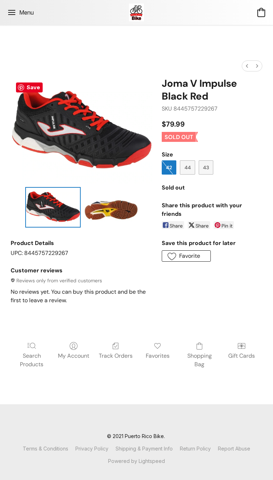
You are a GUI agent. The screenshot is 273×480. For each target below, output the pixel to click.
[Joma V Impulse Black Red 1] (111, 207)
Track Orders (116, 355)
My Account (73, 355)
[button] (136, 12)
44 (187, 167)
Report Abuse (234, 449)
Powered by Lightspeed (136, 461)
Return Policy (195, 449)
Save (33, 87)
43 (206, 167)
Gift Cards (241, 355)
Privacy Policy (91, 449)
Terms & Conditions (45, 449)
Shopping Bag (199, 360)
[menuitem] (247, 66)
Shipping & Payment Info (144, 449)
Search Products (31, 360)
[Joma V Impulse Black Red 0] (52, 207)
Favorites (158, 355)
